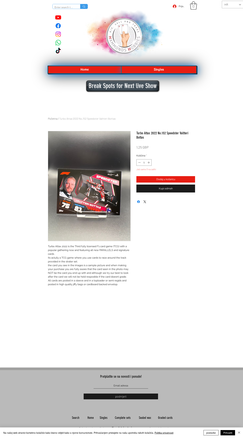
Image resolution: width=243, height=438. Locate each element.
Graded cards (165, 418)
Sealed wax (145, 418)
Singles (104, 418)
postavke (211, 432)
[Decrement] (139, 162)
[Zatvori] (239, 432)
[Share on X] (145, 202)
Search (76, 418)
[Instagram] (58, 34)
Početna (52, 118)
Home (91, 418)
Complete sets (123, 418)
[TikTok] (58, 51)
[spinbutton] (144, 162)
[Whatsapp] (58, 42)
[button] (193, 5)
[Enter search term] (84, 6)
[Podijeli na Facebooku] (139, 202)
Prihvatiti (227, 432)
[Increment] (149, 162)
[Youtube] (58, 17)
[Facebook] (58, 25)
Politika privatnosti (164, 432)
